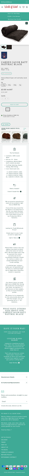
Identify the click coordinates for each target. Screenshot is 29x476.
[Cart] (27, 7)
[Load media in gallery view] (3, 47)
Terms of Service (7, 452)
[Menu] (2, 7)
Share (7, 124)
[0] (23, 7)
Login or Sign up (13, 237)
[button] (3, 110)
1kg (20, 85)
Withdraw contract (8, 457)
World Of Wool (11, 472)
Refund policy (6, 454)
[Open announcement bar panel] (26, 2)
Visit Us (4, 444)
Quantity (3, 95)
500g (15, 85)
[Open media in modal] (26, 23)
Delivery (4, 439)
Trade (3, 442)
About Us (4, 447)
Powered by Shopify (20, 472)
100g (3, 85)
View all (25, 129)
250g (9, 85)
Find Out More (5, 430)
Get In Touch (6, 437)
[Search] (20, 7)
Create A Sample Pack (13, 191)
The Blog (4, 449)
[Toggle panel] (26, 377)
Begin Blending (13, 362)
